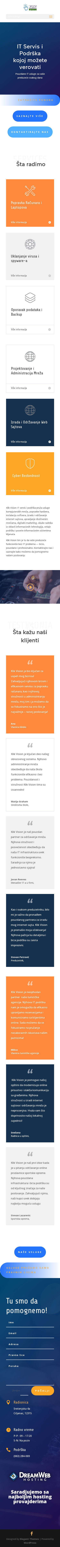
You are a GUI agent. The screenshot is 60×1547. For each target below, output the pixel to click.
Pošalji (42, 1390)
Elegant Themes (29, 1538)
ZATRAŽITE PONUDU (36, 99)
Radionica (21, 1402)
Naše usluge (30, 1252)
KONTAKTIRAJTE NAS (30, 131)
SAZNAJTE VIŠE (30, 116)
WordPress (30, 1542)
